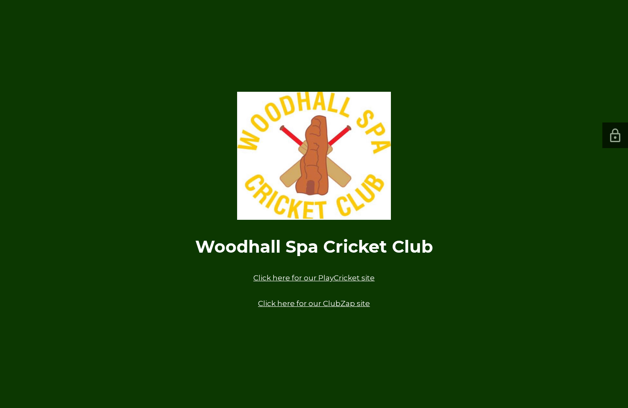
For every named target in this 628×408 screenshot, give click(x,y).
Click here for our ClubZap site (314, 303)
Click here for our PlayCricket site (314, 278)
